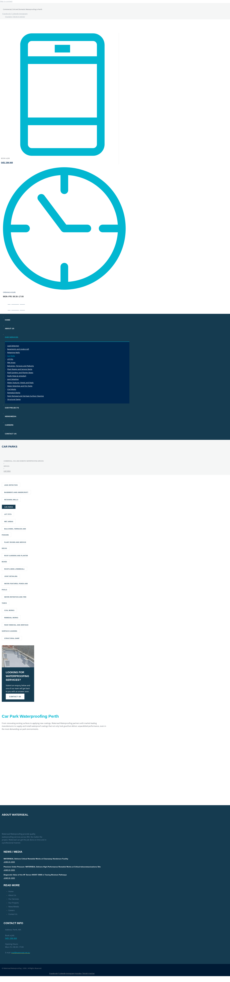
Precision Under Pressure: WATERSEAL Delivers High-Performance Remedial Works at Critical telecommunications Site (52, 867)
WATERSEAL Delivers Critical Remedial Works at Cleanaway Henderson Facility (36, 859)
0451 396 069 (7, 163)
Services (6, 466)
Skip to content (6, 1)
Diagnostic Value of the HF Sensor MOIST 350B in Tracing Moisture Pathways (35, 875)
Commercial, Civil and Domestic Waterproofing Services (24, 461)
